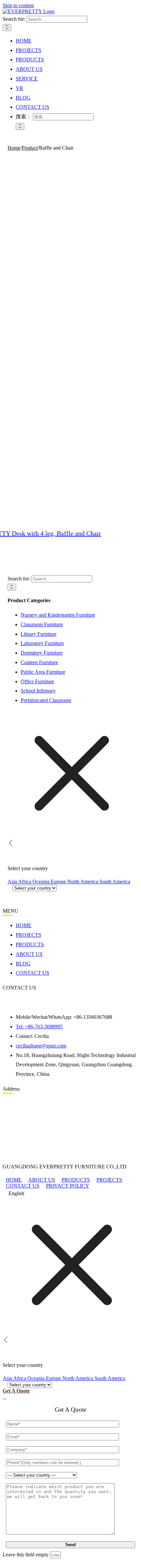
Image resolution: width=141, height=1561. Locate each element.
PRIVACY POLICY (67, 1186)
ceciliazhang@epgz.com (41, 1045)
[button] (70, 1193)
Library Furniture (38, 634)
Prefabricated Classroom (46, 700)
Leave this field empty (26, 1554)
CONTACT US (22, 1186)
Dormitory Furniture (42, 653)
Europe (59, 881)
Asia (13, 881)
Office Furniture (37, 681)
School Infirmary (38, 690)
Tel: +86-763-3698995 (39, 1026)
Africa (25, 881)
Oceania (41, 881)
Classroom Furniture (42, 624)
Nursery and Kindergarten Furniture (58, 615)
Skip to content (18, 5)
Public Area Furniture (43, 672)
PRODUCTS (76, 1180)
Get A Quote (16, 1391)
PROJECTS (109, 1180)
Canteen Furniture (39, 662)
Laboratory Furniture (42, 643)
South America (114, 881)
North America (83, 881)
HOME (14, 1180)
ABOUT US (41, 1180)
